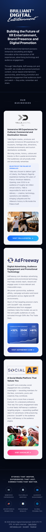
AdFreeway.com (15, 527)
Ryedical (33, 527)
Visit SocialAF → (23, 452)
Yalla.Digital (32, 524)
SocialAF (26, 527)
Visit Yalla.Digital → (23, 238)
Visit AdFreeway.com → (23, 350)
